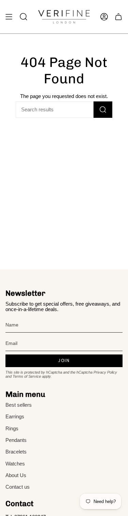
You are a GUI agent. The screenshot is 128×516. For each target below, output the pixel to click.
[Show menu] (9, 16)
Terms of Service (27, 376)
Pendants (16, 440)
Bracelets (16, 452)
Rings (11, 428)
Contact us (17, 487)
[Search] (103, 109)
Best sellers (18, 405)
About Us (15, 475)
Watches (15, 463)
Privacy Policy (105, 372)
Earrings (14, 416)
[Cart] (118, 16)
